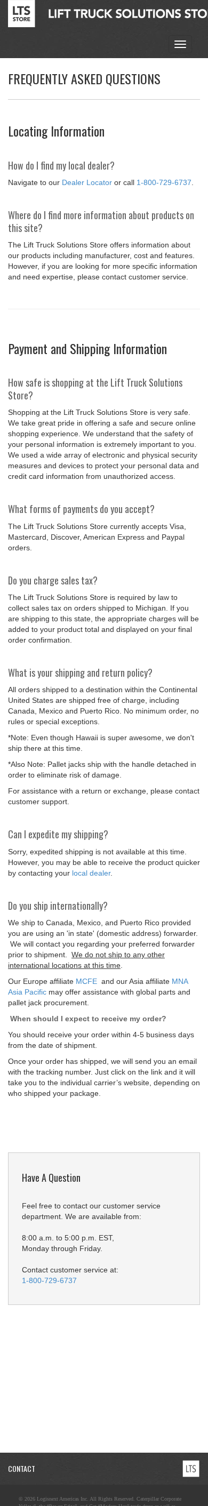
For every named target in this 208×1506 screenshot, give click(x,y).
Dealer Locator (87, 182)
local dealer (91, 873)
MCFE (87, 981)
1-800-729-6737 (164, 182)
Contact (21, 1468)
